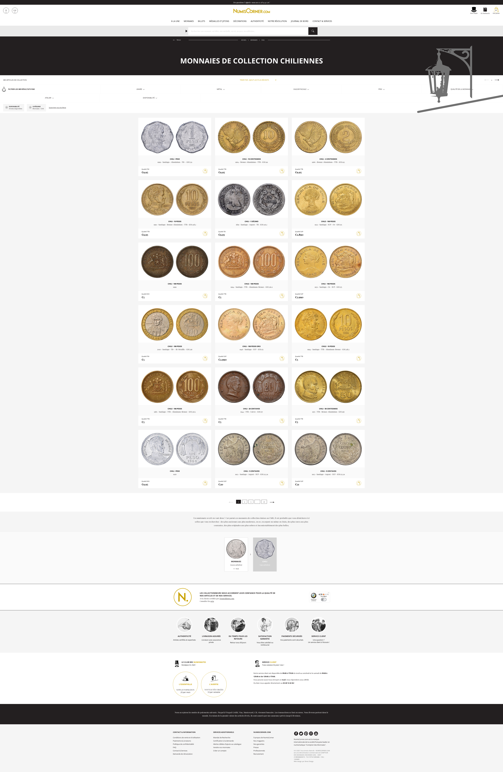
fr (6, 10)
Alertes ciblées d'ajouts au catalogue (227, 744)
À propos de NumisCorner (263, 737)
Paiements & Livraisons (182, 741)
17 (264, 502)
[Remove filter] (6, 107)
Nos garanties (258, 744)
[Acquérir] (205, 171)
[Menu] (328, 593)
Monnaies (189, 21)
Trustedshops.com (226, 598)
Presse (256, 747)
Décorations (240, 21)
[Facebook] (296, 733)
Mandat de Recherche (221, 737)
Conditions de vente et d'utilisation (186, 737)
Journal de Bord (299, 21)
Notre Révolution (277, 21)
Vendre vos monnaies (221, 747)
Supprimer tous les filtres (57, 108)
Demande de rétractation (183, 754)
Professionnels (259, 751)
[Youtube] (316, 733)
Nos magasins (258, 741)
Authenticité (257, 21)
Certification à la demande (223, 741)
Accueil (243, 40)
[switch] (323, 599)
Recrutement (258, 754)
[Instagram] (311, 733)
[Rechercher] (313, 31)
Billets (201, 21)
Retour (178, 40)
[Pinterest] (306, 733)
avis (212, 601)
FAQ (174, 747)
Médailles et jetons (219, 21)
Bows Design (309, 761)
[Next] (497, 80)
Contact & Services (322, 21)
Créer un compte (219, 751)
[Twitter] (301, 733)
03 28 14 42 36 (263, 2)
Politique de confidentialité (183, 744)
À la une (175, 21)
